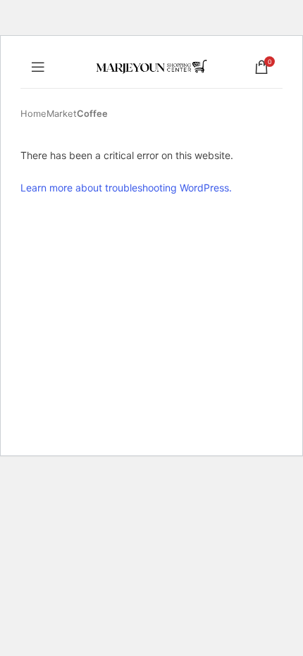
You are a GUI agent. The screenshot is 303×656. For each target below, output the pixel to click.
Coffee (92, 113)
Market (62, 113)
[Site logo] (152, 66)
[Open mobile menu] (38, 67)
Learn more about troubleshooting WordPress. (126, 188)
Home (33, 113)
